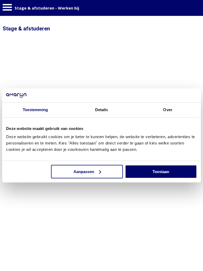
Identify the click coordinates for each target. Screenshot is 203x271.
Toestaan (161, 171)
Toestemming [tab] (35, 109)
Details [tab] (101, 109)
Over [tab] (167, 109)
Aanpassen (83, 171)
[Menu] (7, 8)
